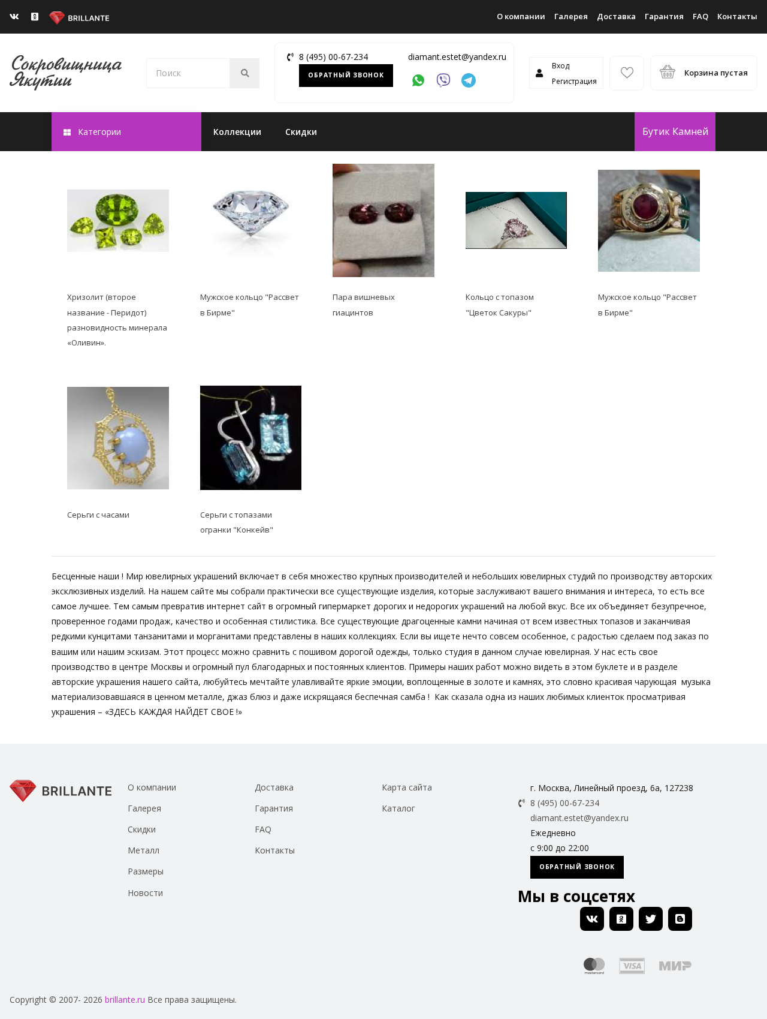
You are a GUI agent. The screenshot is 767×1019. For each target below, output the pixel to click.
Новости (145, 892)
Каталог (398, 808)
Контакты (737, 16)
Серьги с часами (98, 514)
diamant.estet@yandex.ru (457, 56)
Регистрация (574, 81)
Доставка (616, 16)
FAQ (700, 16)
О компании (521, 16)
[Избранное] (626, 73)
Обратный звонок (346, 75)
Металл (143, 850)
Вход (560, 66)
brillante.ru (125, 999)
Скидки (301, 131)
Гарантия (664, 16)
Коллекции (237, 131)
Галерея (571, 16)
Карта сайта (407, 787)
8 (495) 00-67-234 (333, 56)
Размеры (146, 871)
